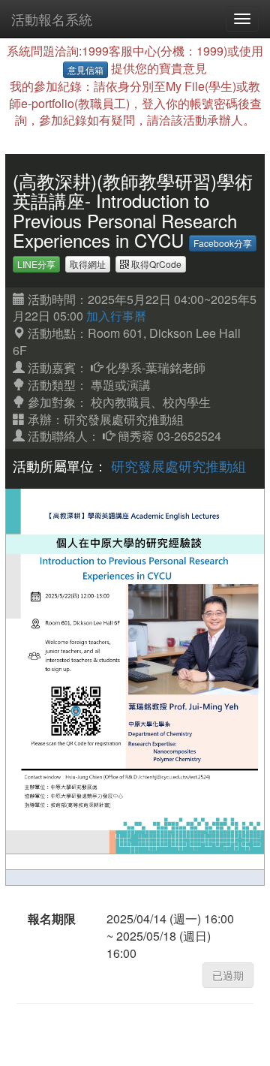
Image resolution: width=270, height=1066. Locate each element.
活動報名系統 (51, 19)
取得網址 (88, 263)
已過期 (228, 975)
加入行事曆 (116, 315)
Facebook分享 (223, 242)
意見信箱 (86, 69)
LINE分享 (36, 263)
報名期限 (52, 919)
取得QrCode (155, 263)
